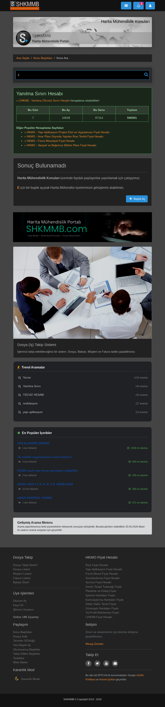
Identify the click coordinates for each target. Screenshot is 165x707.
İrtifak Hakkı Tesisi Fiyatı (101, 604)
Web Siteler (20, 662)
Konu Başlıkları (43, 58)
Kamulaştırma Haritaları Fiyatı (105, 599)
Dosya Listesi (21, 569)
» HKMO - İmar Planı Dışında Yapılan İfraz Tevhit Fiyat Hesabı (63, 136)
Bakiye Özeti (21, 582)
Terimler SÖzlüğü (24, 640)
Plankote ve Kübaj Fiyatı (101, 590)
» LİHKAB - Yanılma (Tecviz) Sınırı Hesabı (43, 100)
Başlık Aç (139, 198)
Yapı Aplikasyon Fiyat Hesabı (104, 569)
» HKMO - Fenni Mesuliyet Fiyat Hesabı (49, 140)
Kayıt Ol (18, 605)
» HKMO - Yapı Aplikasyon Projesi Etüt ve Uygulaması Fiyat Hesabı (67, 132)
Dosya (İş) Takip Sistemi (36, 345)
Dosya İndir (20, 636)
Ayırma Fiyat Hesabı (98, 582)
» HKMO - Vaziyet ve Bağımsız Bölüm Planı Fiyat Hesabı (60, 145)
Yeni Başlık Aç (22, 645)
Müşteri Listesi (22, 573)
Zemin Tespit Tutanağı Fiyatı (104, 586)
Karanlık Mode (30, 679)
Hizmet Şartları (107, 679)
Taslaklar (18, 658)
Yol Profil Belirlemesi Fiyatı (102, 612)
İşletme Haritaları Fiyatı (100, 595)
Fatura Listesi (21, 578)
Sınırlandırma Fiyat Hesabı (103, 578)
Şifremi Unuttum (23, 609)
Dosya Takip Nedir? (25, 565)
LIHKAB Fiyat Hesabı (99, 617)
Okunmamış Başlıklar (26, 649)
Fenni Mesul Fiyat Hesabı (102, 573)
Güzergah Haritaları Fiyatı (102, 608)
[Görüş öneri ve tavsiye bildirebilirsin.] (115, 663)
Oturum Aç (20, 600)
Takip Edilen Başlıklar (26, 653)
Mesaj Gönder (95, 643)
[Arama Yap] (146, 74)
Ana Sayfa (22, 58)
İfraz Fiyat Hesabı (97, 565)
